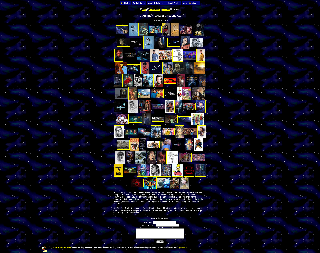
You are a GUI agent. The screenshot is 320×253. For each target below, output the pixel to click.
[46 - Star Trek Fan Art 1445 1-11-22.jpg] (179, 93)
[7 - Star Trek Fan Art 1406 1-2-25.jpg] (186, 29)
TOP (144, 10)
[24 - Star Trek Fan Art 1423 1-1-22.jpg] (121, 67)
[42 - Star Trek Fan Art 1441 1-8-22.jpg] (132, 93)
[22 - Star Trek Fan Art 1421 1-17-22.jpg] (189, 54)
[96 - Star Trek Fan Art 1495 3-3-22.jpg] (137, 182)
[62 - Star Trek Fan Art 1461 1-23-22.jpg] (184, 118)
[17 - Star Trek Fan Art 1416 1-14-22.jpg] (130, 54)
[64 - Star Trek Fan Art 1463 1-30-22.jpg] (119, 131)
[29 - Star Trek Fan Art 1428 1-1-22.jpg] (179, 67)
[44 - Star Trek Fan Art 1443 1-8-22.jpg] (157, 93)
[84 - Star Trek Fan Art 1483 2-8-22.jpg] (161, 157)
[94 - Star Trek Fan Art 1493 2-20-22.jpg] (189, 169)
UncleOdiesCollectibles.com (62, 247)
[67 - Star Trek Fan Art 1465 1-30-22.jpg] (156, 131)
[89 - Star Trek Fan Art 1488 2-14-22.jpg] (130, 169)
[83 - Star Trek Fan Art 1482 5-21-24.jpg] (151, 157)
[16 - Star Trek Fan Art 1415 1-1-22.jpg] (118, 54)
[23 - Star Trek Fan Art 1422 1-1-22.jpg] (201, 54)
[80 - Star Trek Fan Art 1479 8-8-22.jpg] (120, 157)
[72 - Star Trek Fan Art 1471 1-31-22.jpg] (123, 144)
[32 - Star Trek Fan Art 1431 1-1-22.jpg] (118, 80)
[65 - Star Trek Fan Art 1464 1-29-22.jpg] (131, 131)
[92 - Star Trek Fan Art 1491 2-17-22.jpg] (166, 169)
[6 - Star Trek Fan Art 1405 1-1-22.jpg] (175, 29)
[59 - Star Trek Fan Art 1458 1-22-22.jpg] (146, 118)
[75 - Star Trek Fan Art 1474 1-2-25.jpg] (153, 144)
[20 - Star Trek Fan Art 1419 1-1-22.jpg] (165, 54)
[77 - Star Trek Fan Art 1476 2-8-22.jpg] (178, 144)
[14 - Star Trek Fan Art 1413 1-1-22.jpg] (185, 42)
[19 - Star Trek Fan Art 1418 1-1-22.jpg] (154, 54)
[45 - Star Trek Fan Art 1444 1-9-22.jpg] (170, 93)
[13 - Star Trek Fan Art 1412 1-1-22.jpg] (174, 42)
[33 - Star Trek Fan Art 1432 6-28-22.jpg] (128, 80)
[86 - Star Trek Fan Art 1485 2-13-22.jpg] (185, 157)
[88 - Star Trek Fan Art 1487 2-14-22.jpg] (118, 169)
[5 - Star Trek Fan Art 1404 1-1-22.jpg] (166, 29)
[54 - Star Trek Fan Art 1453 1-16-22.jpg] (178, 106)
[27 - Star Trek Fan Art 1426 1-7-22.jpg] (155, 67)
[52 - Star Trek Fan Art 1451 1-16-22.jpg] (158, 106)
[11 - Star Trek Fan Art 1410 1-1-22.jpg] (149, 42)
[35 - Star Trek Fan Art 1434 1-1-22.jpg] (148, 80)
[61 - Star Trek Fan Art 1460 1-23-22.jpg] (171, 118)
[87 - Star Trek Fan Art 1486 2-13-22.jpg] (198, 157)
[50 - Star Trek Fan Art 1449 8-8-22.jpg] (133, 106)
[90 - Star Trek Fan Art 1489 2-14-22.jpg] (143, 169)
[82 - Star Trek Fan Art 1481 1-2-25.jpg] (140, 157)
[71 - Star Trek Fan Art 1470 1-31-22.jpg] (202, 131)
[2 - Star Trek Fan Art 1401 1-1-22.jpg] (133, 29)
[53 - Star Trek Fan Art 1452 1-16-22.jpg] (170, 106)
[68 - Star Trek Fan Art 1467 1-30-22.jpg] (168, 131)
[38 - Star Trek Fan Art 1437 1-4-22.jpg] (181, 80)
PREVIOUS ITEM (155, 10)
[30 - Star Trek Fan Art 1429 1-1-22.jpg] (189, 67)
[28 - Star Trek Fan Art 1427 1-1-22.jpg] (167, 67)
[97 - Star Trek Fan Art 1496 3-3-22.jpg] (150, 182)
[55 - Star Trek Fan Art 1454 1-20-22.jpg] (189, 106)
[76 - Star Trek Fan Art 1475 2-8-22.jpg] (165, 144)
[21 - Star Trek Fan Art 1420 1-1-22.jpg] (177, 54)
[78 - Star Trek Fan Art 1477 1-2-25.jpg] (189, 144)
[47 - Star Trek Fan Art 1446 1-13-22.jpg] (187, 93)
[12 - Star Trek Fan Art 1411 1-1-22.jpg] (160, 42)
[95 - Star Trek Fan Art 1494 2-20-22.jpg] (200, 169)
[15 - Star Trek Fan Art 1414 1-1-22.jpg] (196, 42)
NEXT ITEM (166, 10)
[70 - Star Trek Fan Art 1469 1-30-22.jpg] (190, 131)
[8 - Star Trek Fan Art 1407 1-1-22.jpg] (198, 29)
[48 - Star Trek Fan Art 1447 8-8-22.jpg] (198, 93)
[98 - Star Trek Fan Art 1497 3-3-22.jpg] (163, 182)
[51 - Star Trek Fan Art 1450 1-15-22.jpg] (145, 106)
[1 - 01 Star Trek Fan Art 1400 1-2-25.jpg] (122, 29)
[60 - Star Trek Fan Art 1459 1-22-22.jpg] (158, 118)
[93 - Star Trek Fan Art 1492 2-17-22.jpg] (177, 169)
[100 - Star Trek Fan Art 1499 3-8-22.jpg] (184, 182)
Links (185, 3)
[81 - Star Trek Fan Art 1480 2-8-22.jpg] (130, 157)
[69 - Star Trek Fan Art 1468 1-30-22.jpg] (179, 131)
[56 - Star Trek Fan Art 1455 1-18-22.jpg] (201, 106)
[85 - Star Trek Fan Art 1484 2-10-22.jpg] (172, 157)
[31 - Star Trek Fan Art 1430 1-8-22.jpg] (199, 67)
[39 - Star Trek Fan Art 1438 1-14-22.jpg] (192, 80)
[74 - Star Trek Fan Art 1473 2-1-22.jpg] (143, 144)
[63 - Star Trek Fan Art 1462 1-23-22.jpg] (197, 118)
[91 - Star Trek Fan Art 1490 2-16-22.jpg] (155, 169)
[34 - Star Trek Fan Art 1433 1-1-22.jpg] (138, 80)
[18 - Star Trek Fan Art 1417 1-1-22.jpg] (143, 54)
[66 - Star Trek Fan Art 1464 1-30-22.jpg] (144, 131)
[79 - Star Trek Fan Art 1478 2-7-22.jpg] (198, 144)
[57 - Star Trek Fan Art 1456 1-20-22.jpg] (122, 118)
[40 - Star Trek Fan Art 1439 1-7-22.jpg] (202, 80)
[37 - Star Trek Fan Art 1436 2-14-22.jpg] (170, 80)
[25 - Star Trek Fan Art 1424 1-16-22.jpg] (133, 67)
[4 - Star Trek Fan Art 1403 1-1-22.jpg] (155, 29)
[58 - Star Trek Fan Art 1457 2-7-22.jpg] (135, 118)
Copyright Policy (183, 247)
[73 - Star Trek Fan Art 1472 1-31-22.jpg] (134, 144)
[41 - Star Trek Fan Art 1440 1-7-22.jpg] (121, 93)
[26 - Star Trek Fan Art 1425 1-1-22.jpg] (144, 67)
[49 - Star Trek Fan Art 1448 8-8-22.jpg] (120, 106)
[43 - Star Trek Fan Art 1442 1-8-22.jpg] (144, 93)
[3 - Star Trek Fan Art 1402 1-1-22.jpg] (143, 29)
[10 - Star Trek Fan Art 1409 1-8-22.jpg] (136, 42)
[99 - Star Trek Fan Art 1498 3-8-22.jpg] (174, 182)
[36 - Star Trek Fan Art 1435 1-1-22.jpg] (158, 80)
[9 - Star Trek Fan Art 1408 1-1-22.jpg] (123, 42)
